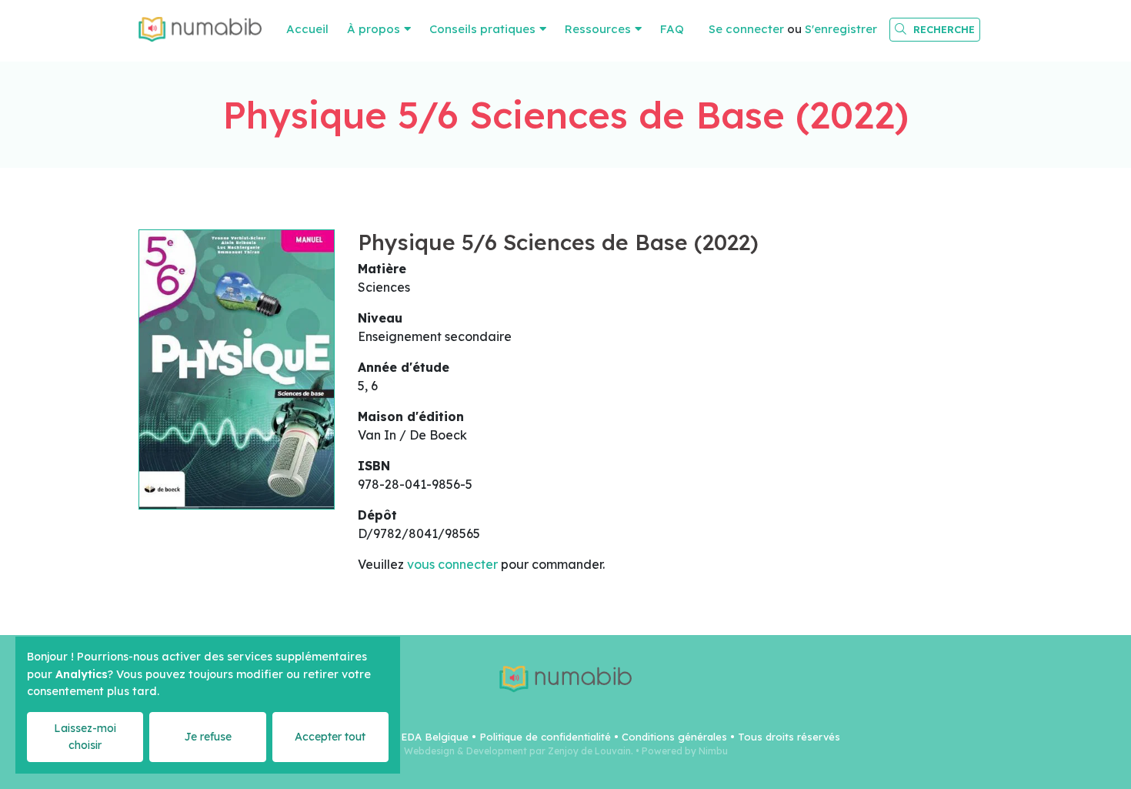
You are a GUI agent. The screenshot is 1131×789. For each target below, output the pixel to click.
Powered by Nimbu (685, 751)
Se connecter (746, 29)
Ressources (598, 29)
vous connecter (452, 564)
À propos (373, 29)
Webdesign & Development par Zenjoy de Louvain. (518, 751)
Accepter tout (330, 737)
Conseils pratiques (482, 29)
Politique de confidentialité (545, 736)
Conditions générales (674, 736)
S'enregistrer (841, 29)
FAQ (672, 29)
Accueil (307, 29)
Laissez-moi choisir (85, 736)
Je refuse (208, 737)
